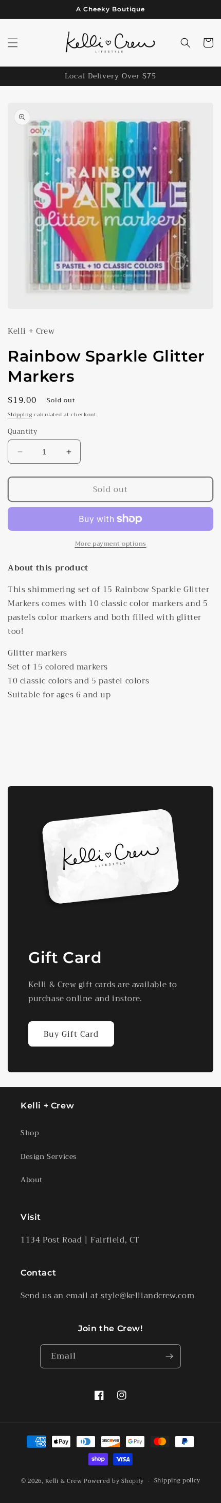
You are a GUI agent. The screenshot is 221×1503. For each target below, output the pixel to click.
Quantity (22, 432)
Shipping (20, 414)
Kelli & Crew (63, 1481)
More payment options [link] (110, 543)
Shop (30, 1132)
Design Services (49, 1156)
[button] (13, 42)
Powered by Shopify (114, 1481)
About (32, 1179)
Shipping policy (177, 1480)
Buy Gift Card (71, 1034)
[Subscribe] (169, 1356)
